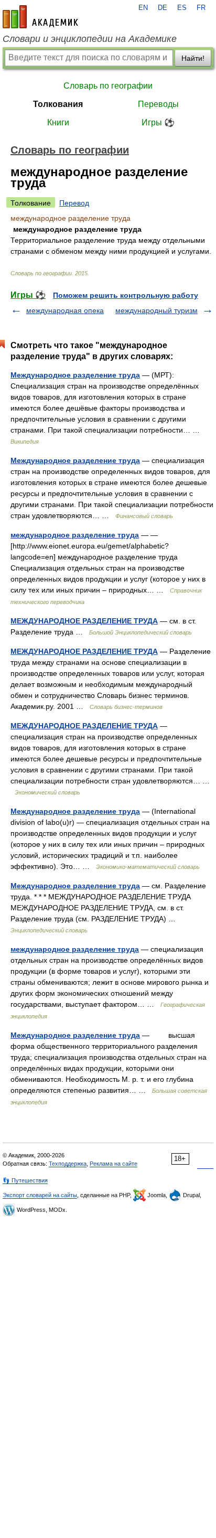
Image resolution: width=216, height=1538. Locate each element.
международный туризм (156, 310)
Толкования (58, 104)
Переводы (158, 104)
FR (201, 8)
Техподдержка (68, 1163)
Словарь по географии (108, 85)
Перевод (74, 203)
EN (143, 8)
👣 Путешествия (25, 1180)
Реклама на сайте (113, 1163)
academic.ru (40, 16)
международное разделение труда (74, 535)
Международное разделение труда (75, 375)
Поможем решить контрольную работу (125, 295)
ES (182, 8)
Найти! (192, 58)
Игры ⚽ (158, 122)
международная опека (65, 310)
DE (162, 8)
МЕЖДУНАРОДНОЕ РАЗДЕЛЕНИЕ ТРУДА (84, 621)
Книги (58, 122)
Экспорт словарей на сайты (40, 1195)
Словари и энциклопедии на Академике (90, 39)
